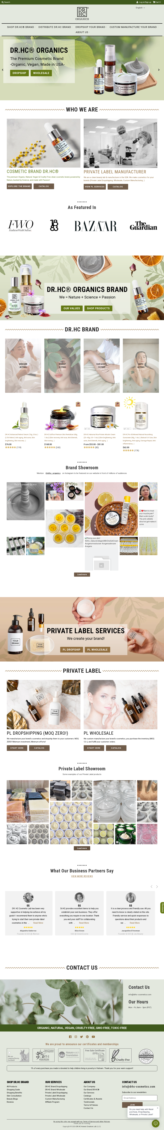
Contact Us (88, 1108)
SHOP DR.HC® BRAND (20, 27)
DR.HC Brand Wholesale (55, 1089)
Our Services (89, 1093)
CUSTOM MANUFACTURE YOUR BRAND (133, 27)
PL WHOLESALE (47, 73)
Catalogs (87, 1096)
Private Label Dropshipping (56, 1093)
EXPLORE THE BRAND (19, 186)
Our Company (89, 1086)
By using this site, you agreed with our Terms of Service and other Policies (82, 1122)
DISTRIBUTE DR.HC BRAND (54, 27)
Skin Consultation (14, 1096)
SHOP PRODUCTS (98, 308)
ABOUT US (82, 32)
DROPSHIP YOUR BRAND (90, 27)
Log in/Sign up (144, 2)
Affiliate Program (52, 1102)
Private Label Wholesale (55, 1096)
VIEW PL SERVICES (95, 187)
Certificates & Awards (93, 1099)
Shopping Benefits (14, 1093)
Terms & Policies (91, 1105)
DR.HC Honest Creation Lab (86, 1126)
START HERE (17, 748)
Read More (35, 923)
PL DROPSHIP (21, 73)
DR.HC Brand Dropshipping (56, 1086)
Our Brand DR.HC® (91, 1089)
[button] (140, 8)
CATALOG (44, 186)
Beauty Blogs (12, 1099)
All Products (12, 1086)
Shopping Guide (13, 1089)
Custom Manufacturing (55, 1099)
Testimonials (89, 1102)
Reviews (10, 1102)
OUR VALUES (72, 308)
